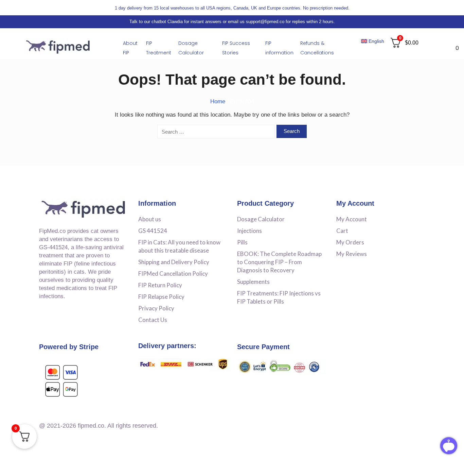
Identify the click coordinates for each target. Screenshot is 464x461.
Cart (342, 230)
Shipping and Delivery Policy (173, 262)
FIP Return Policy (160, 285)
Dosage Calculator (191, 48)
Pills (242, 242)
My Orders (350, 242)
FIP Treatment (158, 48)
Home (217, 101)
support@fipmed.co (265, 21)
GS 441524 (152, 230)
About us (149, 219)
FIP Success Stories (236, 48)
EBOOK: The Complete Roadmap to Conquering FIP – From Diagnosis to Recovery (279, 262)
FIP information (279, 48)
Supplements (253, 281)
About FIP (130, 48)
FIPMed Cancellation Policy (173, 273)
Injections (249, 230)
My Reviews (351, 253)
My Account (351, 219)
